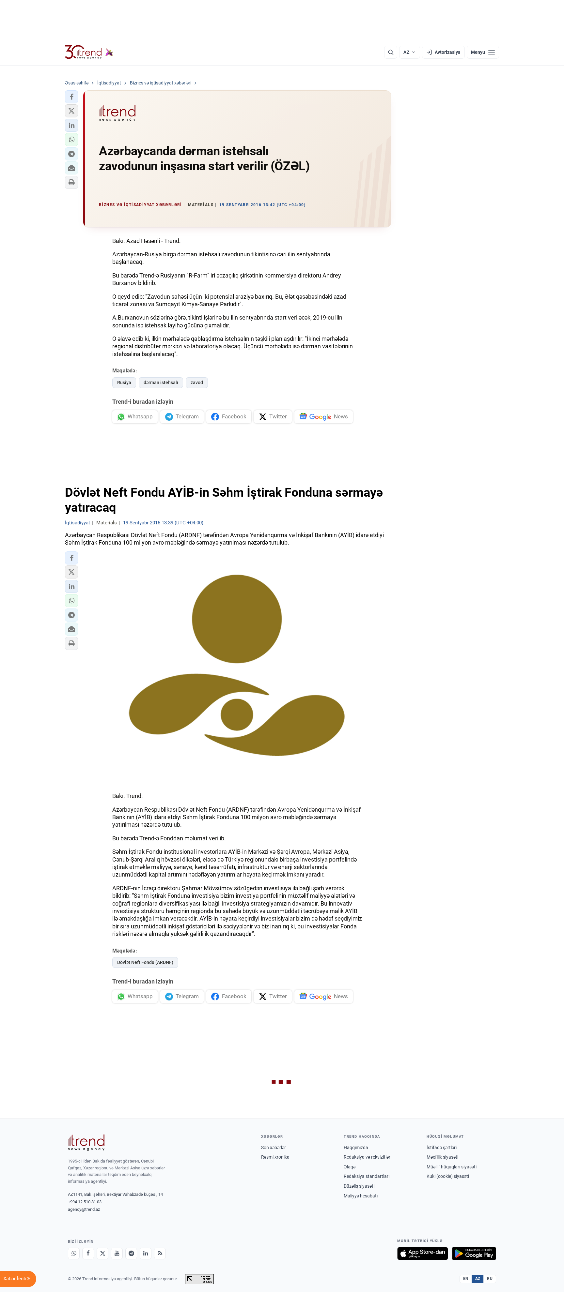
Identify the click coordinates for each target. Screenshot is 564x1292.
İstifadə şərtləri (442, 1147)
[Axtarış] (390, 52)
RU (490, 1278)
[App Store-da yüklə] (422, 1253)
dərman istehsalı (161, 382)
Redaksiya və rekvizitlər (367, 1157)
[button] (71, 97)
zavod (197, 382)
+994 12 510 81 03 (85, 1201)
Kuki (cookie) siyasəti (448, 1176)
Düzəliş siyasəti (359, 1186)
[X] (102, 1253)
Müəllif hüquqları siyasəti (452, 1166)
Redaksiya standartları (366, 1176)
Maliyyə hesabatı (361, 1195)
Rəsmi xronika (275, 1157)
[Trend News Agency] (86, 1142)
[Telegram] (131, 1253)
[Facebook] (88, 1253)
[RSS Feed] (160, 1253)
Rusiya (124, 382)
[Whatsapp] (74, 1253)
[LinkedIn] (145, 1253)
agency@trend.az (84, 1209)
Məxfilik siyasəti (442, 1157)
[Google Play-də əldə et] (474, 1253)
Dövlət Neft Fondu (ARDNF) (145, 962)
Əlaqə (349, 1166)
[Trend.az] (89, 52)
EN (465, 1278)
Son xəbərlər (273, 1147)
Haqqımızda (356, 1147)
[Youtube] (117, 1253)
